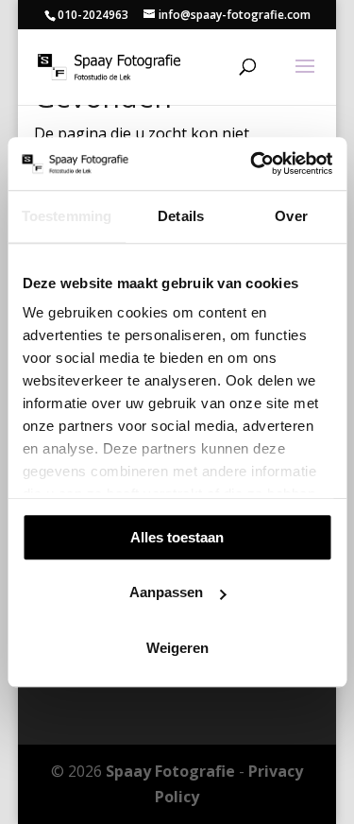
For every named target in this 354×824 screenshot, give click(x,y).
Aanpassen (166, 592)
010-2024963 (93, 15)
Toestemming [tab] (66, 216)
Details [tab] (181, 216)
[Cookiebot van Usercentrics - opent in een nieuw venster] (252, 163)
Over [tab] (291, 216)
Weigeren (177, 648)
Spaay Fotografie (170, 771)
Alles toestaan (177, 537)
